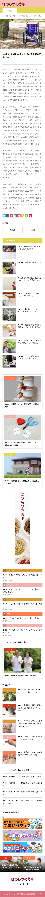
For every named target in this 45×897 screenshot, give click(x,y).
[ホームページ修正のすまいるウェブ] (22, 823)
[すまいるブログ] (22, 847)
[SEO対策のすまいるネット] (22, 817)
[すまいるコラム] (22, 835)
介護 (10, 11)
